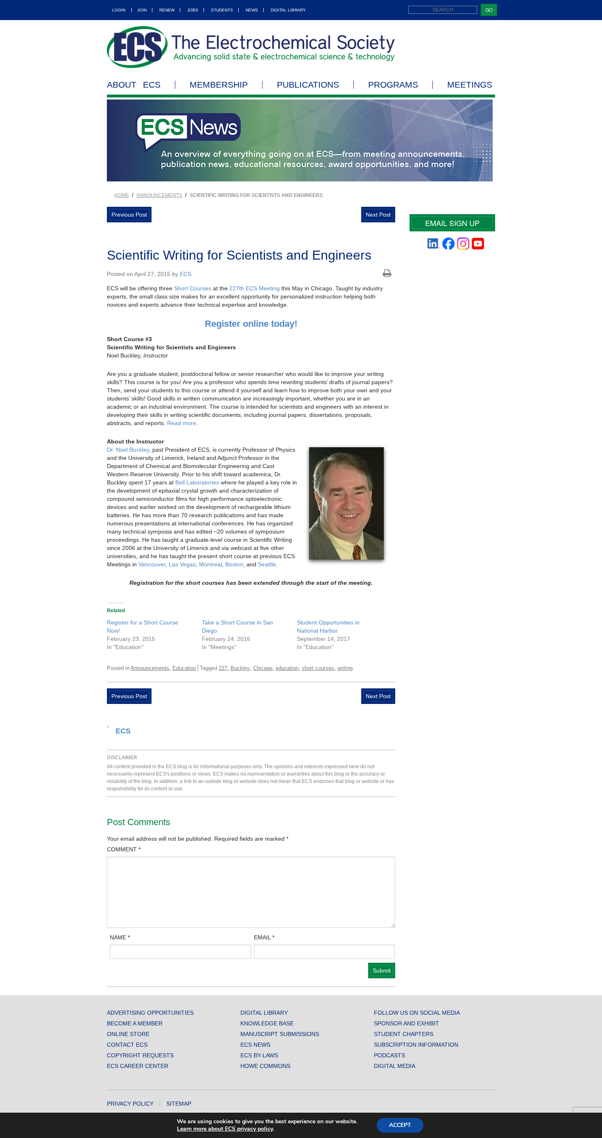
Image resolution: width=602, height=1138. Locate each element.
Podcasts (389, 1055)
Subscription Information (416, 1044)
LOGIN (118, 10)
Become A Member (135, 1023)
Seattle (267, 564)
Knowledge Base (267, 1023)
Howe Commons (265, 1066)
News (252, 10)
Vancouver (151, 564)
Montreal (210, 564)
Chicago (262, 668)
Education (184, 668)
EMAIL (264, 937)
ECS (185, 274)
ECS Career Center (137, 1066)
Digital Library (288, 10)
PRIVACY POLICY (130, 1103)
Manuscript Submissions (279, 1034)
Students (222, 10)
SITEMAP (178, 1103)
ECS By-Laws (259, 1055)
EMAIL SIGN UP (452, 222)
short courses (318, 668)
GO (489, 9)
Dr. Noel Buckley (128, 449)
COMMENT (123, 849)
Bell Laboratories (197, 482)
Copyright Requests (140, 1055)
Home (121, 195)
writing (345, 668)
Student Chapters (403, 1034)
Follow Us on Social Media (417, 1012)
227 (223, 668)
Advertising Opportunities (150, 1012)
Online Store (128, 1034)
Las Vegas (182, 564)
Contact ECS (127, 1044)
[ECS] (251, 47)
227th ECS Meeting (254, 288)
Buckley (240, 668)
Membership (219, 85)
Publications (308, 85)
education (287, 668)
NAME (120, 937)
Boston (234, 564)
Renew (166, 10)
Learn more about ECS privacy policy (225, 1129)
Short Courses (192, 288)
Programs (393, 85)
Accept (400, 1125)
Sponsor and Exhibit (406, 1023)
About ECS (134, 85)
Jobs (192, 10)
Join (142, 10)
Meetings (469, 85)
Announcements (159, 195)
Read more (181, 423)
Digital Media (394, 1066)
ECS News (255, 1044)
